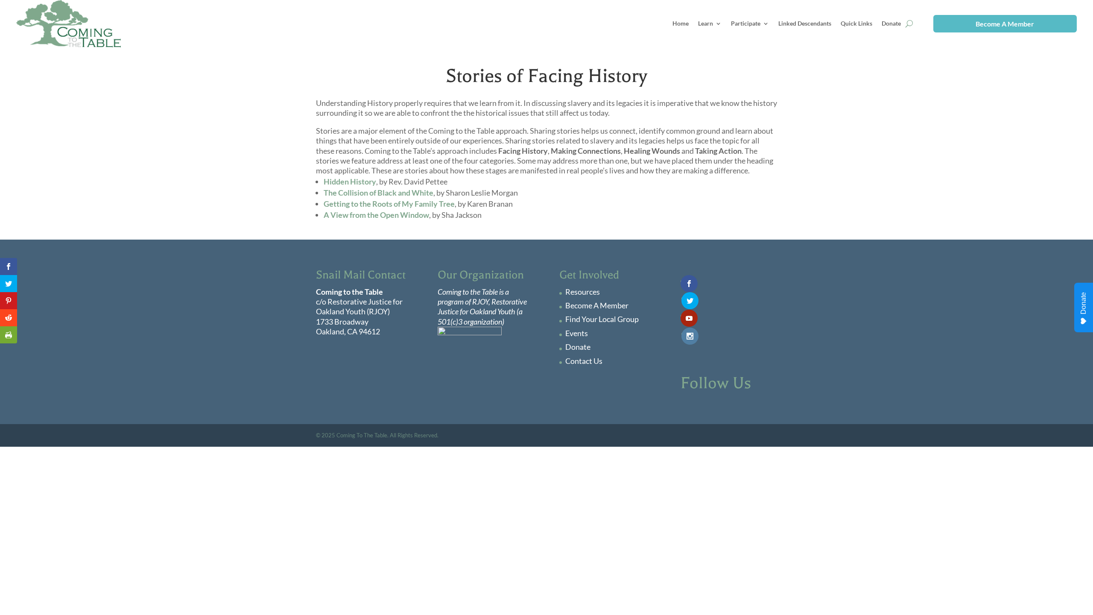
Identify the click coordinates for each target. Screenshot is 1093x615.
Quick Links (856, 23)
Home (680, 23)
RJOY (480, 301)
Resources (582, 291)
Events (576, 333)
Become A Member (1005, 24)
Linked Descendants (804, 23)
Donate (891, 23)
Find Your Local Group (602, 319)
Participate (745, 23)
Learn (705, 23)
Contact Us (583, 361)
